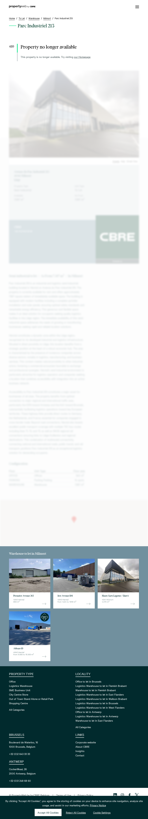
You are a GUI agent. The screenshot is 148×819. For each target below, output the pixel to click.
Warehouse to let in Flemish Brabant (95, 690)
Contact (79, 755)
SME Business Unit (19, 690)
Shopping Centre (18, 703)
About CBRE (82, 746)
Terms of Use (63, 795)
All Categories (17, 709)
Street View (132, 161)
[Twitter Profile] (137, 795)
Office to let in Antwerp (88, 712)
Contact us (117, 261)
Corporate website (85, 742)
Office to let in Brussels (88, 681)
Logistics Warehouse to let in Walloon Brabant (101, 699)
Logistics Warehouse (20, 686)
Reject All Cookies (76, 812)
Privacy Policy (85, 795)
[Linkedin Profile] (115, 795)
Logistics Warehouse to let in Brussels (96, 703)
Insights (79, 751)
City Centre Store (18, 694)
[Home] (22, 7)
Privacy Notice (98, 805)
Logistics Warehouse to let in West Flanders (100, 707)
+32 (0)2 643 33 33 (23, 231)
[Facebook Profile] (129, 795)
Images (116, 161)
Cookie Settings (102, 812)
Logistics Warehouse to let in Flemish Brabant (101, 686)
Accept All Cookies (48, 812)
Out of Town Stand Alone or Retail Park (31, 699)
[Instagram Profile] (122, 795)
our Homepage (82, 57)
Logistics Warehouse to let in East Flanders (99, 694)
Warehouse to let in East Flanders (94, 720)
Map (123, 161)
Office (12, 681)
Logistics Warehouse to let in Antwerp (96, 716)
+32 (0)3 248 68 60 (20, 780)
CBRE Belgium (41, 795)
